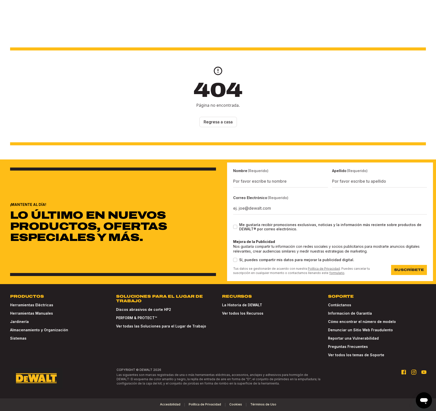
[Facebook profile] (404, 372)
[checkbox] (235, 227)
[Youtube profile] (424, 372)
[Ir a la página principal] (36, 378)
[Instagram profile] (414, 372)
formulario (336, 273)
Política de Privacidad (324, 268)
